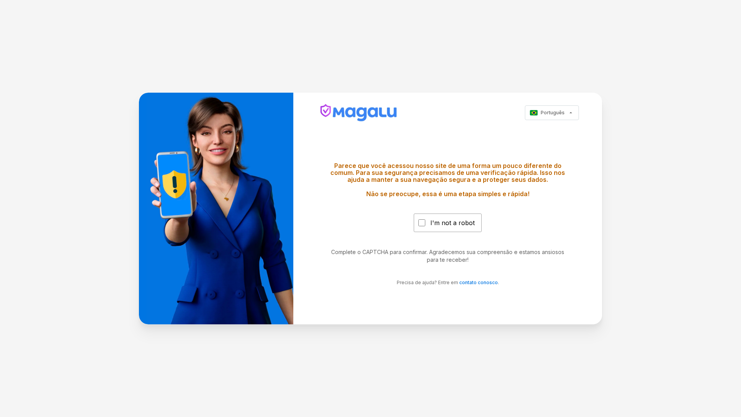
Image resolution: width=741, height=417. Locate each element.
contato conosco (478, 282)
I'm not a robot (452, 223)
